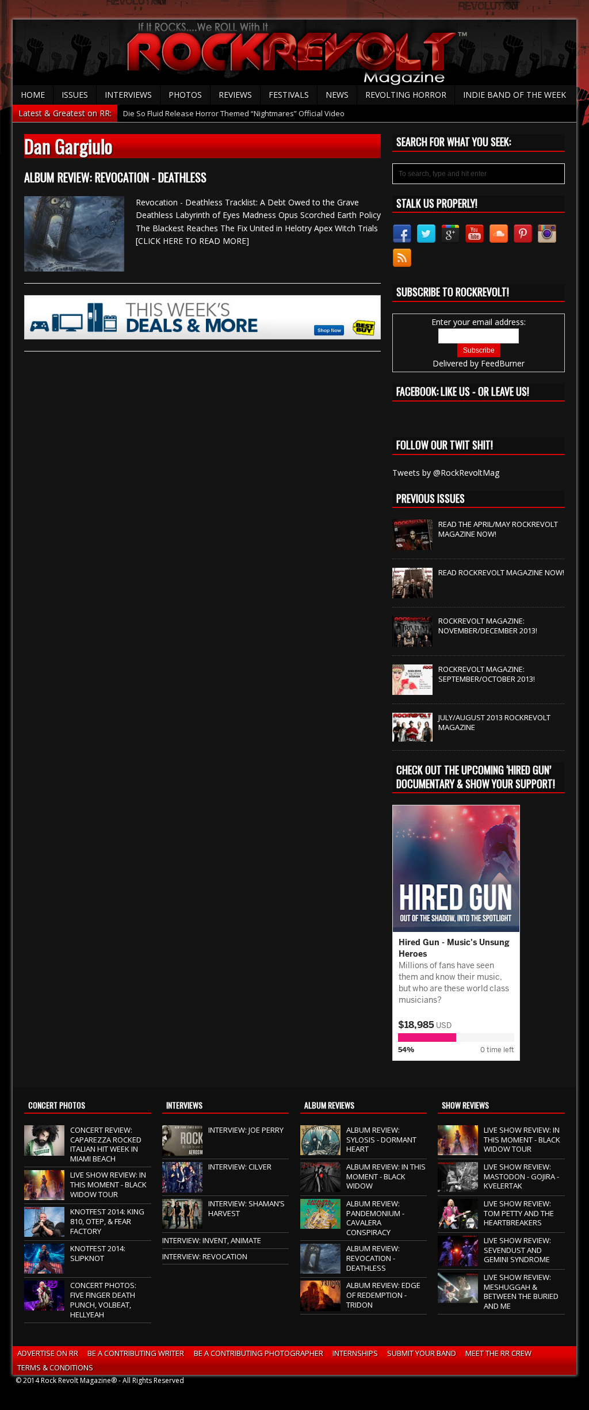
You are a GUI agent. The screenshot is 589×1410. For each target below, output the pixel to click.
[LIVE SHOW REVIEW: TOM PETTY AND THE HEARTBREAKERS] (458, 1223)
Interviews (128, 94)
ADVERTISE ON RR (47, 1353)
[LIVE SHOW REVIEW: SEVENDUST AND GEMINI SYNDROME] (458, 1260)
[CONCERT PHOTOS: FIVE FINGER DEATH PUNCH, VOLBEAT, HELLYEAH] (44, 1305)
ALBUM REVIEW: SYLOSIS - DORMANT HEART (381, 1140)
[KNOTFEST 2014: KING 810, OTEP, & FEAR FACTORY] (44, 1231)
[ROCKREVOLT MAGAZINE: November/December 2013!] (412, 641)
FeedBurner (503, 363)
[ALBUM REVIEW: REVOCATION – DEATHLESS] (320, 1268)
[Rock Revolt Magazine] (294, 52)
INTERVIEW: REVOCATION (204, 1256)
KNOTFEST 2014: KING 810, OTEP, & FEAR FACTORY (107, 1221)
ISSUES (75, 94)
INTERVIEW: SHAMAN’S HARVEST (246, 1208)
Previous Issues (430, 498)
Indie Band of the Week (514, 94)
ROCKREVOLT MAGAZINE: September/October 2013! (486, 674)
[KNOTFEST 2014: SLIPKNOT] (44, 1268)
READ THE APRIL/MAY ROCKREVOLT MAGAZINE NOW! (498, 529)
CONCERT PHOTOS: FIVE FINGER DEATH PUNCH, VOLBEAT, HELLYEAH (103, 1300)
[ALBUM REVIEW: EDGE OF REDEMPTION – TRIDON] (320, 1305)
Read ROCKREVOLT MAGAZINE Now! (501, 572)
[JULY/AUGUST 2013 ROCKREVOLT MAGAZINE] (412, 735)
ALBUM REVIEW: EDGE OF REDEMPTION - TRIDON (383, 1295)
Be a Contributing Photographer (258, 1353)
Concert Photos (56, 1105)
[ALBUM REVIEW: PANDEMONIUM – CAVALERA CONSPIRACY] (320, 1223)
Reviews (235, 94)
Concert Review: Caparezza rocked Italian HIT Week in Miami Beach (105, 1144)
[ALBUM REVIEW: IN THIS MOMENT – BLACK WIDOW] (320, 1186)
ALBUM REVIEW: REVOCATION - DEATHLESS (115, 177)
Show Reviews (465, 1105)
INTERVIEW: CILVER (239, 1166)
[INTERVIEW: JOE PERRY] (182, 1149)
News (337, 94)
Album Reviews (329, 1105)
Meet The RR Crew (498, 1353)
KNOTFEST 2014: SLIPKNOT (97, 1253)
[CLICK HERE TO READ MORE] (192, 240)
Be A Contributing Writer (135, 1353)
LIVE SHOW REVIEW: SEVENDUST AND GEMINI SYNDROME (517, 1250)
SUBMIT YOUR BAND (421, 1353)
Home (33, 94)
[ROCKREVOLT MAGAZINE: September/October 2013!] (412, 689)
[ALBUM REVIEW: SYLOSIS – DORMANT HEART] (320, 1149)
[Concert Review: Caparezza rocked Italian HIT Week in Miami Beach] (44, 1149)
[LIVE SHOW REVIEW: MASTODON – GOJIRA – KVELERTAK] (458, 1186)
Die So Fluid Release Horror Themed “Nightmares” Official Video (234, 113)
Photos (185, 94)
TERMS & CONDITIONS (55, 1367)
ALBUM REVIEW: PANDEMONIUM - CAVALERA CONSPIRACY (375, 1218)
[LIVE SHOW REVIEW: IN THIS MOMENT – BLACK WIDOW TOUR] (44, 1194)
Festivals (289, 94)
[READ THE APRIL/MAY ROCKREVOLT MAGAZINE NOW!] (412, 544)
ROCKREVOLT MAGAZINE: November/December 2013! (487, 626)
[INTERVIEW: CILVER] (182, 1186)
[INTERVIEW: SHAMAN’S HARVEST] (182, 1223)
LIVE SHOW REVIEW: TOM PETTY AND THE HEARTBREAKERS (519, 1213)
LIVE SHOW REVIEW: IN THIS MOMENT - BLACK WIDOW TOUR (108, 1184)
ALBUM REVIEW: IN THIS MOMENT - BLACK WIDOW (386, 1176)
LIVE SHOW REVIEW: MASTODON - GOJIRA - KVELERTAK (521, 1176)
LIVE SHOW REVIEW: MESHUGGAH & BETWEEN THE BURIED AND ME (521, 1292)
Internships (355, 1353)
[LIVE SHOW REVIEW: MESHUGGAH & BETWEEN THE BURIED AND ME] (458, 1296)
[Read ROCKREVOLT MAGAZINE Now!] (412, 592)
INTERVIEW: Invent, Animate (211, 1240)
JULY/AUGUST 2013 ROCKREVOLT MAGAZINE (494, 722)
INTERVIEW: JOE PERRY (246, 1130)
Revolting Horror (405, 94)
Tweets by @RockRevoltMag (445, 472)
